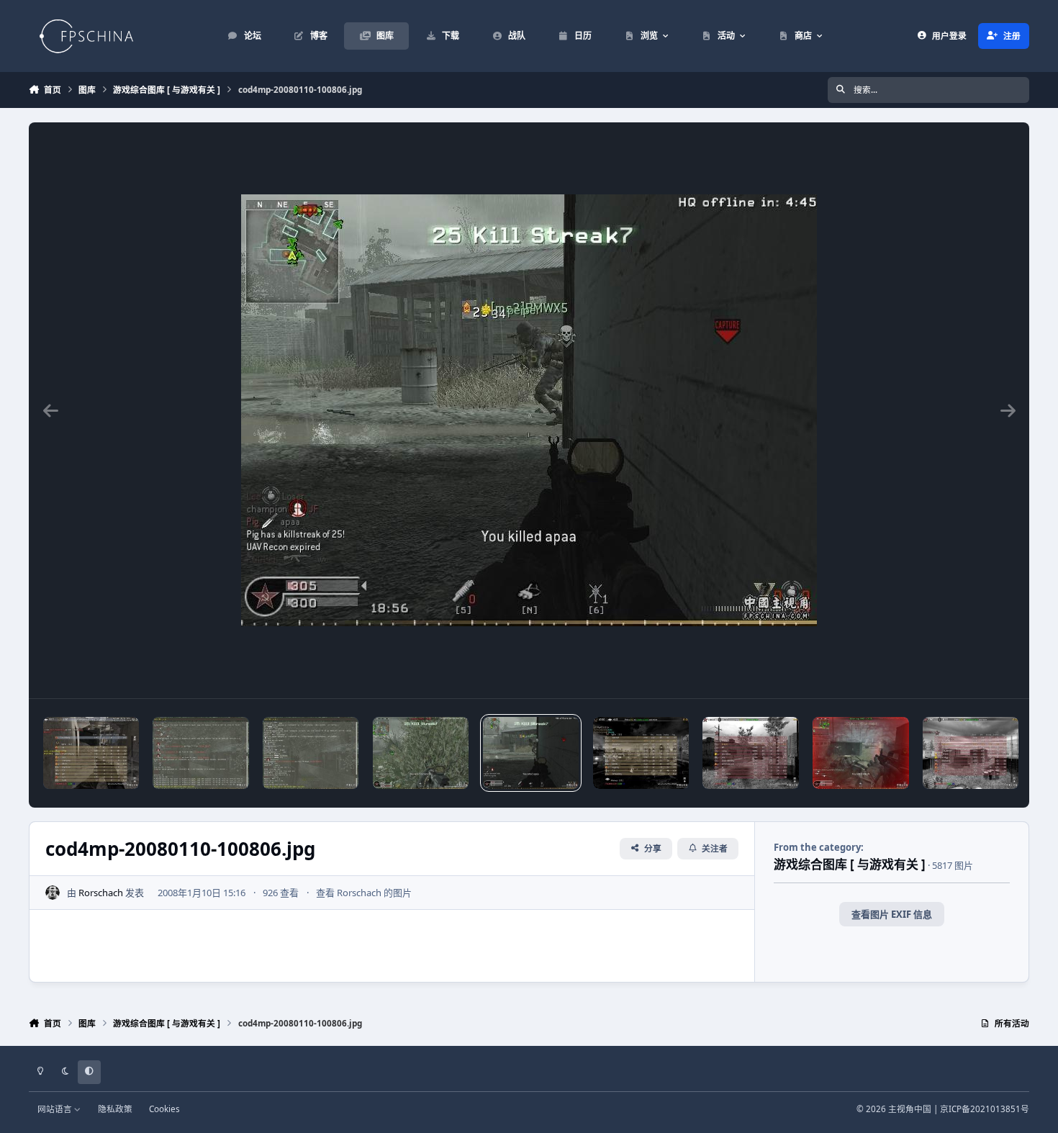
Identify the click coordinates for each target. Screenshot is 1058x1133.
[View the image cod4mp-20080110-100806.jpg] (531, 753)
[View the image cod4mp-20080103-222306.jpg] (860, 753)
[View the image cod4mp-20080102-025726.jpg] (970, 753)
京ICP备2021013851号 (984, 1108)
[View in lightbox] (529, 410)
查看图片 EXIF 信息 (891, 914)
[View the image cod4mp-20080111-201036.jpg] (200, 753)
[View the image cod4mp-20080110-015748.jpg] (641, 753)
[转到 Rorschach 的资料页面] (52, 892)
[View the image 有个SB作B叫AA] (91, 753)
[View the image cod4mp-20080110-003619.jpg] (750, 753)
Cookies (164, 1108)
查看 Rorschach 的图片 (364, 892)
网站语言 (55, 1108)
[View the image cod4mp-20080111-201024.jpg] (310, 753)
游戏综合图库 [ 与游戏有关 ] (850, 864)
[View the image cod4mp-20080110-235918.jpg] (421, 753)
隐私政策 (115, 1108)
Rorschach (100, 892)
